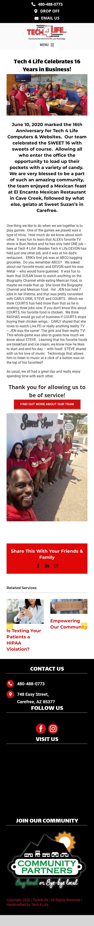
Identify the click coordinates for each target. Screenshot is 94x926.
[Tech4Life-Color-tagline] (47, 26)
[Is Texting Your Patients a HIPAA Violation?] (25, 611)
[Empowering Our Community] (68, 606)
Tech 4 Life (39, 905)
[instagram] (53, 729)
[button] (10, 626)
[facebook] (41, 729)
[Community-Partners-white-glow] (47, 831)
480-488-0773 (31, 683)
